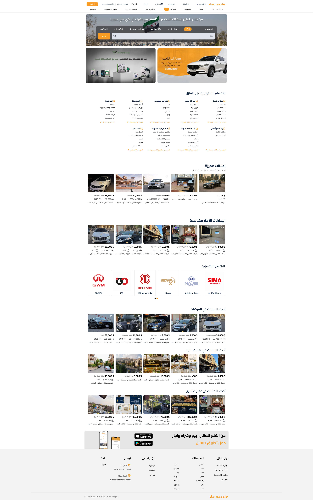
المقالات (224, 479)
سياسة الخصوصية (221, 475)
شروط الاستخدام (222, 470)
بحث (104, 36)
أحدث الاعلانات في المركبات (208, 309)
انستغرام (152, 470)
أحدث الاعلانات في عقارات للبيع (206, 391)
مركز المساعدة (222, 465)
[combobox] (166, 36)
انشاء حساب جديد (108, 4)
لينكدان (152, 475)
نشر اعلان (92, 4)
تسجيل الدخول (122, 4)
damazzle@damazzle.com (120, 479)
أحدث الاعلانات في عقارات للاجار (206, 350)
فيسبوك (152, 465)
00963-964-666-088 (122, 469)
